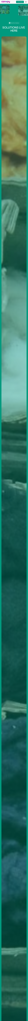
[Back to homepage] (5, 2)
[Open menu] (25, 2)
